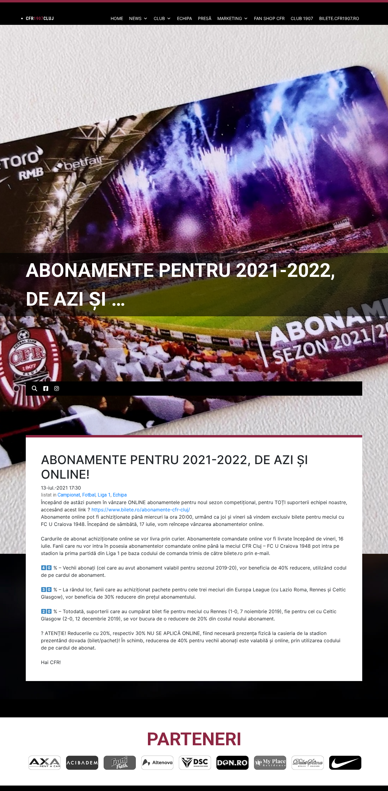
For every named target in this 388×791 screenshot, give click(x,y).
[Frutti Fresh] (82, 762)
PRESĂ (204, 18)
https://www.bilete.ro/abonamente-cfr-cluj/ (141, 510)
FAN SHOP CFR (269, 18)
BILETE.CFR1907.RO (339, 18)
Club (159, 18)
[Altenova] (119, 762)
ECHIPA (184, 18)
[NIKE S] (307, 762)
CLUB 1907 (302, 18)
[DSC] (157, 762)
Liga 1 (104, 495)
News (135, 18)
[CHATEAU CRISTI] (345, 762)
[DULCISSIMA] (270, 762)
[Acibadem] (44, 762)
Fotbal (88, 495)
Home (117, 18)
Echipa (120, 495)
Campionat (69, 495)
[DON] (195, 762)
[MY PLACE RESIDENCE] (232, 762)
